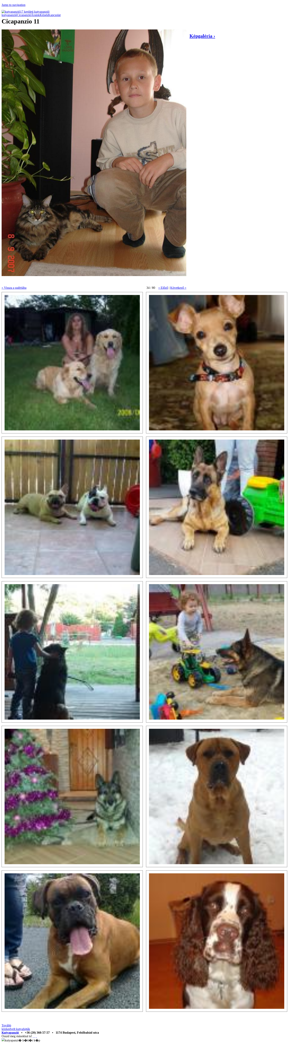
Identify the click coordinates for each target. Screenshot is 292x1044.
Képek (44, 15)
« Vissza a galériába (14, 287)
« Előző (163, 287)
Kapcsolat (54, 15)
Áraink (35, 15)
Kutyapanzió (10, 1032)
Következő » (178, 287)
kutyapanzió (9, 15)
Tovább (6, 1025)
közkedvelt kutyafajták (16, 1029)
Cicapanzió (24, 15)
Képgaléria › (202, 36)
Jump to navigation (13, 5)
